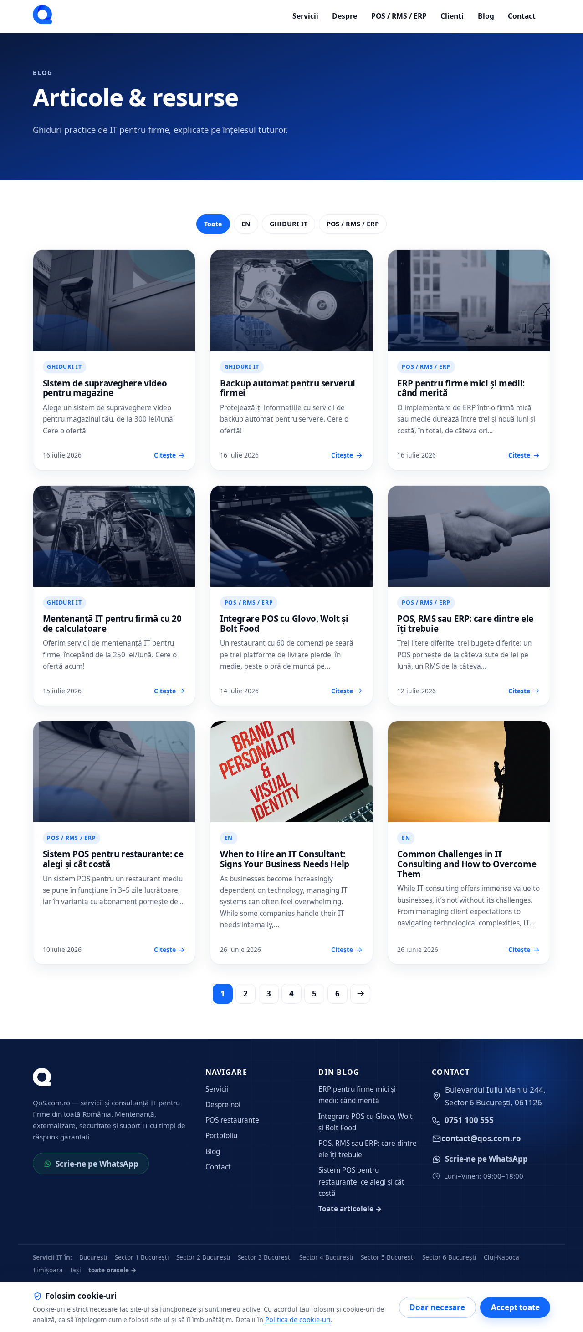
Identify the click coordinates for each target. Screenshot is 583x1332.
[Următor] (360, 994)
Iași (75, 1270)
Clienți (452, 16)
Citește (165, 455)
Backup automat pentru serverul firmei (287, 388)
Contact (522, 16)
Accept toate (515, 1307)
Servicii (305, 16)
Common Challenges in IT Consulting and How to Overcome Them (466, 864)
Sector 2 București (203, 1257)
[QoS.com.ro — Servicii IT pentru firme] (42, 14)
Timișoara (48, 1270)
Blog (486, 16)
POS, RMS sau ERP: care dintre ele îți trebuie (465, 624)
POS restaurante (232, 1120)
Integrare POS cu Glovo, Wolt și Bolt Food (284, 624)
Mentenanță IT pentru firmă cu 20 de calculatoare (112, 624)
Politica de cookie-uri (298, 1319)
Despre (344, 16)
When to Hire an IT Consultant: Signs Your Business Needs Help (284, 859)
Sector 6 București (449, 1257)
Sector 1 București (142, 1257)
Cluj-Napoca (501, 1257)
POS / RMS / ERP (399, 16)
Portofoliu (221, 1135)
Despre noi (222, 1104)
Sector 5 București (388, 1257)
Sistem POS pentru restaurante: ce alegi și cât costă (113, 859)
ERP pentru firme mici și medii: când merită (460, 388)
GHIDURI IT (288, 223)
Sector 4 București (326, 1257)
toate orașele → (112, 1270)
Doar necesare (437, 1307)
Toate (213, 223)
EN (246, 223)
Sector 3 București (265, 1257)
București (93, 1257)
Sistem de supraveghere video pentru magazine (105, 388)
